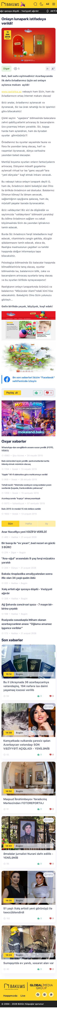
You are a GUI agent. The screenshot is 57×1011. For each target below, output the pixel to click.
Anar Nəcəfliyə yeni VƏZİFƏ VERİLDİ (24, 531)
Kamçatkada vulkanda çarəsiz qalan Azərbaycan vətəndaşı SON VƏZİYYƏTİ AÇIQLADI (26, 744)
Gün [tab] (10, 523)
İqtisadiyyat (18, 503)
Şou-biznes (18, 455)
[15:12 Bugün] (28, 661)
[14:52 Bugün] (28, 778)
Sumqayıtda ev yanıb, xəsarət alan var (28, 963)
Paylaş (10, 392)
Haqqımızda (10, 995)
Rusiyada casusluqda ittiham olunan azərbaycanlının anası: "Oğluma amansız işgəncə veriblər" (27, 624)
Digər (6, 68)
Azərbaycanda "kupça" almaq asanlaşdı (21, 498)
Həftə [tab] (28, 523)
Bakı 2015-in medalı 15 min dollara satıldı (21, 509)
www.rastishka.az (12, 91)
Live (23, 995)
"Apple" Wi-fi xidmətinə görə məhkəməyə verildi (24, 474)
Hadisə (14, 537)
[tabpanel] (28, 582)
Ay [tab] (46, 523)
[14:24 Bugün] (28, 942)
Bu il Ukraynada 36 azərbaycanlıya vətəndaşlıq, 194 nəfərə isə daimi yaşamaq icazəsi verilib (26, 686)
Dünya (14, 568)
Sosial (15, 469)
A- (48, 68)
